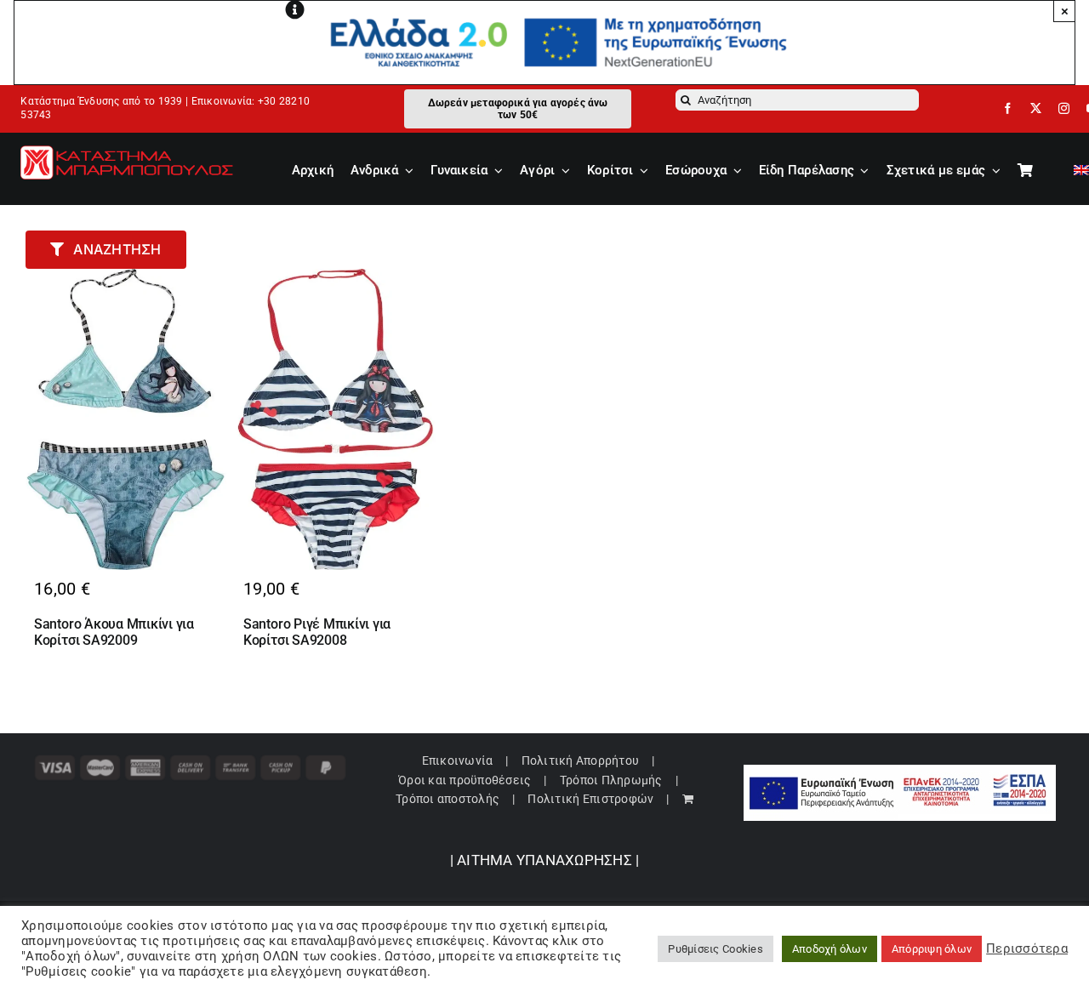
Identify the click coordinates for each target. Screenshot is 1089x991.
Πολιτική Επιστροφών (590, 799)
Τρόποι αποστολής (447, 799)
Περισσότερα (1027, 948)
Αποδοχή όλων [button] (829, 949)
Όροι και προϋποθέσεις (464, 780)
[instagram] (1063, 108)
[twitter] (1035, 108)
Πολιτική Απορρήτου (581, 760)
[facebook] (1007, 108)
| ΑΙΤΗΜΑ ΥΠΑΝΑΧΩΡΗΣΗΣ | (545, 860)
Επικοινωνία (457, 760)
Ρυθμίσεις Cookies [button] (715, 949)
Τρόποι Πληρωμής (611, 780)
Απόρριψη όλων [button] (932, 949)
